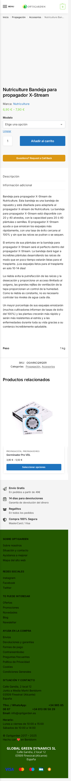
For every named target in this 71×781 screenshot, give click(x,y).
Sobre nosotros (12, 545)
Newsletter (9, 622)
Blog (5, 617)
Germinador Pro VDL (18, 454)
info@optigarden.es (23, 713)
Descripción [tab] (11, 176)
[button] (62, 6)
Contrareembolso (13, 652)
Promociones (11, 607)
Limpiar (7, 131)
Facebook (9, 582)
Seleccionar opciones (33, 467)
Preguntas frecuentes (16, 656)
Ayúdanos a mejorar (15, 555)
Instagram (9, 577)
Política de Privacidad (16, 661)
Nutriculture (21, 104)
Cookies (8, 666)
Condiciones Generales (17, 671)
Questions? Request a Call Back (34, 158)
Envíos (7, 637)
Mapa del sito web (14, 560)
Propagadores (31, 451)
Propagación (19, 17)
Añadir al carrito (42, 141)
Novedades (10, 612)
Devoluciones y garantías (18, 642)
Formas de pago (13, 647)
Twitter (7, 587)
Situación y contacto (15, 550)
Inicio (6, 17)
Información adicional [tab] (17, 185)
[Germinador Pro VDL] (34, 416)
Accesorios (35, 17)
